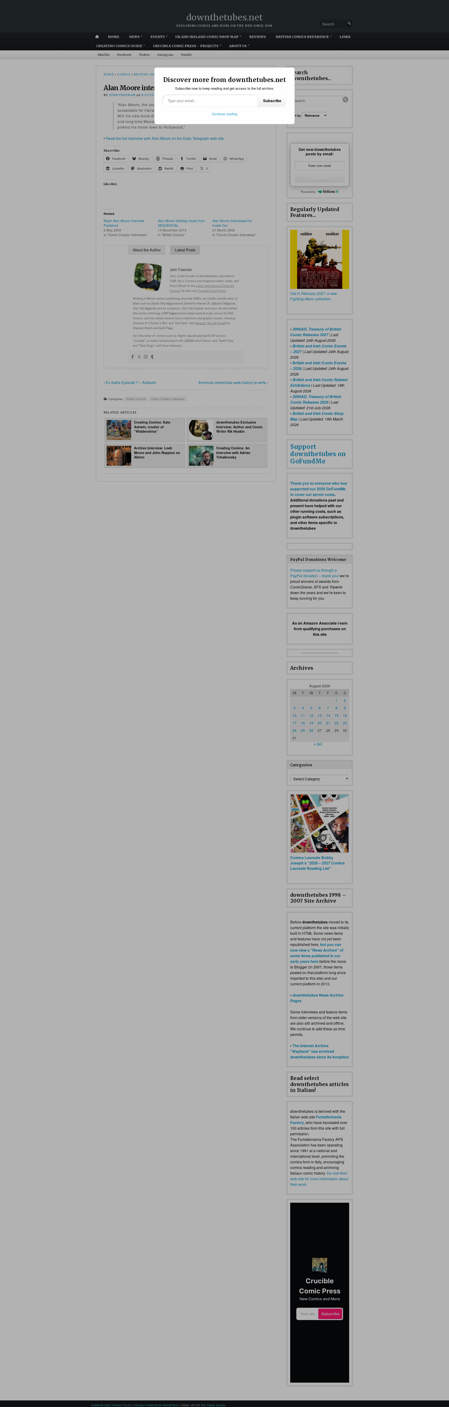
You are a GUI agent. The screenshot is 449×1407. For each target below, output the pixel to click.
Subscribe (272, 100)
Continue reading (224, 114)
